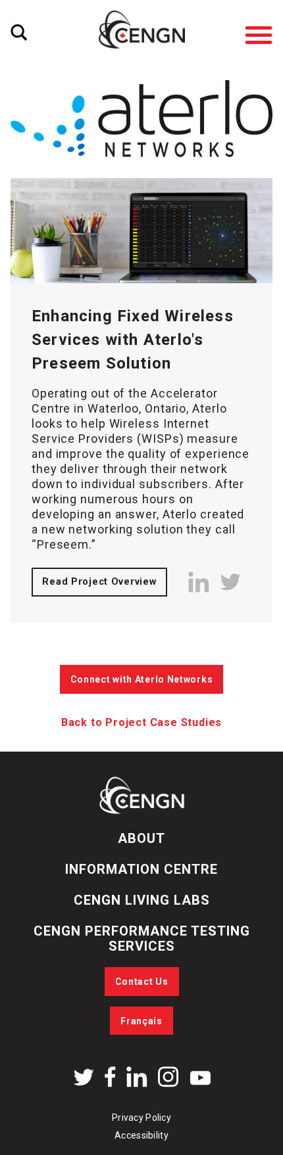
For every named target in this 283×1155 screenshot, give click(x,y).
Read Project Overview (99, 581)
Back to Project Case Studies (141, 722)
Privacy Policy (141, 1117)
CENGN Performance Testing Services (142, 938)
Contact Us (141, 981)
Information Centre (141, 869)
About (141, 838)
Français (141, 1021)
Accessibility (141, 1135)
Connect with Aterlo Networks (141, 679)
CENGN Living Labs (142, 900)
